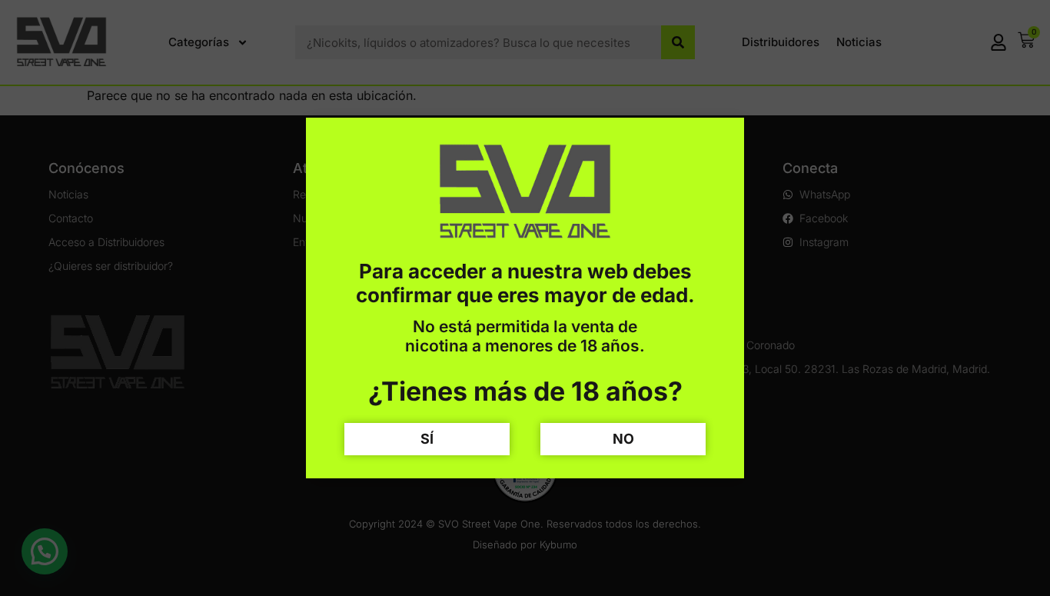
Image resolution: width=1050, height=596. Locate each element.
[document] (525, 298)
